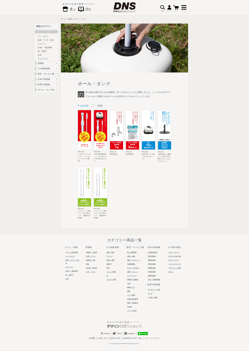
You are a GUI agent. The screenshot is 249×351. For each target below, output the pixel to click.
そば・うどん (90, 272)
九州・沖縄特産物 (154, 279)
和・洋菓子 (42, 51)
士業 (128, 283)
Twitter (119, 333)
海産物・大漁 (90, 260)
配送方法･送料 (115, 338)
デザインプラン (173, 260)
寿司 (108, 268)
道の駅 (129, 307)
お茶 (39, 55)
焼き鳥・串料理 (91, 268)
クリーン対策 (132, 311)
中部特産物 (152, 264)
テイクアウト (43, 59)
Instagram (131, 333)
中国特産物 (152, 272)
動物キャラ (131, 287)
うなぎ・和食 (111, 279)
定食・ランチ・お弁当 (72, 261)
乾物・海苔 (110, 260)
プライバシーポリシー (152, 338)
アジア (150, 293)
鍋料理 (109, 264)
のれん (170, 272)
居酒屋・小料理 (91, 252)
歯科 (128, 291)
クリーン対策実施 (71, 252)
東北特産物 (152, 256)
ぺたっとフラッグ (174, 264)
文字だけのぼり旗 (174, 256)
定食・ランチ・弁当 (46, 40)
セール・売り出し (133, 268)
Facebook (106, 333)
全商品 (70, 19)
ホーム (63, 19)
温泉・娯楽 (131, 256)
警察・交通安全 (132, 303)
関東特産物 (152, 260)
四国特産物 (152, 276)
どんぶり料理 (111, 272)
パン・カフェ (43, 36)
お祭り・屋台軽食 (45, 47)
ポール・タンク (80, 19)
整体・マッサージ (133, 260)
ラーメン (110, 256)
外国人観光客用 (132, 299)
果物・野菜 (110, 252)
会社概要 (92, 338)
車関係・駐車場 (132, 279)
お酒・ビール (90, 256)
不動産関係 (131, 264)
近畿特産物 (152, 268)
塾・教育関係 (132, 252)
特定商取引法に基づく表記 (132, 338)
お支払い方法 (102, 338)
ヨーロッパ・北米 (154, 290)
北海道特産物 (152, 252)
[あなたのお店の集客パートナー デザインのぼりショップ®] (124, 324)
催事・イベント (132, 272)
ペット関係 (131, 295)
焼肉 (87, 264)
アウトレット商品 (174, 268)
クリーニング (132, 276)
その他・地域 (152, 297)
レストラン (42, 44)
